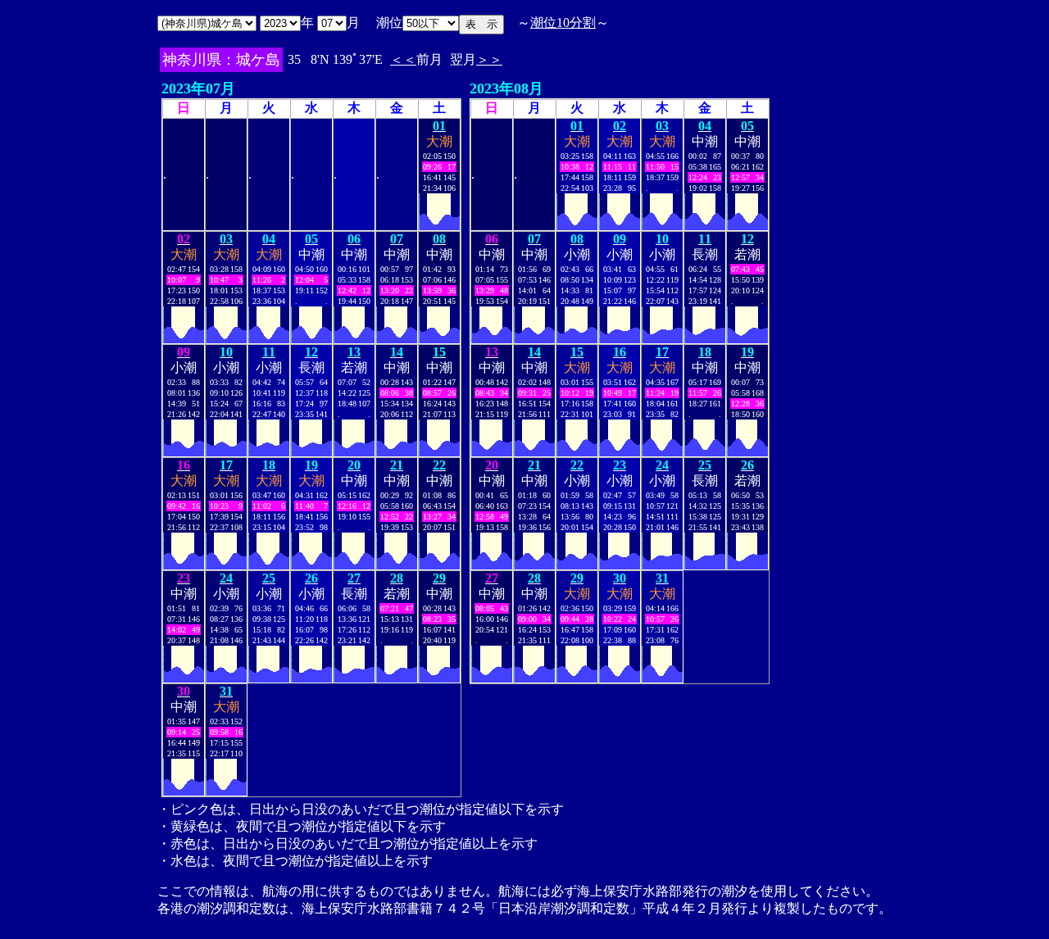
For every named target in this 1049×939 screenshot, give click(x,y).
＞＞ (489, 59)
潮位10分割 (563, 22)
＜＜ (403, 59)
